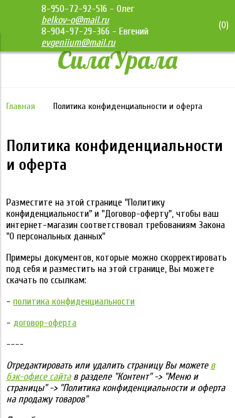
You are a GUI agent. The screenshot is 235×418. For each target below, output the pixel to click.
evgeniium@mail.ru (78, 42)
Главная (20, 106)
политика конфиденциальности (74, 301)
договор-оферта (44, 322)
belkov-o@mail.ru (75, 20)
